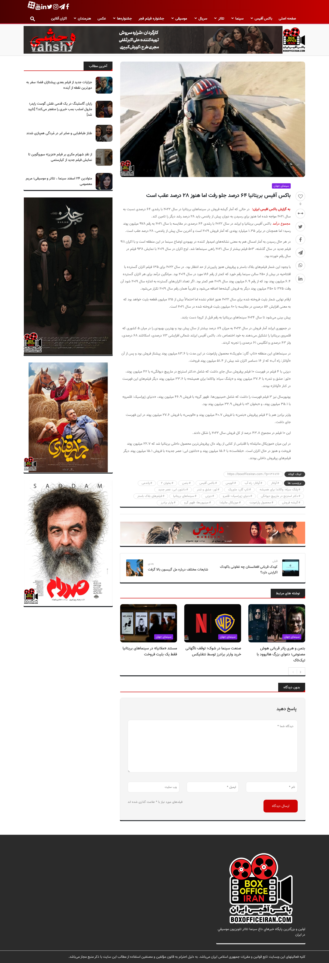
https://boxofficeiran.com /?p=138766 (253, 474)
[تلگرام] (300, 252)
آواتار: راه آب (252, 483)
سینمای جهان (281, 186)
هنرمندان (84, 18)
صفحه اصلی (287, 18)
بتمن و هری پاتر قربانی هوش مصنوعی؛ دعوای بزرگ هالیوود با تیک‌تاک (281, 655)
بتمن (185, 483)
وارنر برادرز (167, 502)
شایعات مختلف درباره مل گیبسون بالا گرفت (178, 569)
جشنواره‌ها (124, 18)
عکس (102, 18)
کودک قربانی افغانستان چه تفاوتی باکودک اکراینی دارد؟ (248, 569)
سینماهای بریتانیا (183, 496)
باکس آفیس (263, 18)
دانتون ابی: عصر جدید (172, 489)
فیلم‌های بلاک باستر (149, 496)
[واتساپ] (300, 265)
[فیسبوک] (300, 239)
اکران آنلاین (59, 18)
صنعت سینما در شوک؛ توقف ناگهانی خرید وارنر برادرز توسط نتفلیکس (213, 652)
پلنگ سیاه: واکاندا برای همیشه (279, 489)
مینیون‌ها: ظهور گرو (196, 502)
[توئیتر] (300, 226)
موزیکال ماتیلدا (229, 502)
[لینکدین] (300, 278)
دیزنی (208, 496)
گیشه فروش (290, 502)
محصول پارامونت (260, 502)
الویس (230, 483)
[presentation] (293, 671)
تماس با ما (297, 940)
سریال (202, 18)
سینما (239, 18)
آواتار (274, 483)
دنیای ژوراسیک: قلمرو (236, 496)
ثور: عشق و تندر (207, 489)
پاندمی (146, 483)
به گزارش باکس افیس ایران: (271, 209)
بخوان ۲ (166, 483)
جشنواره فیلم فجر (151, 18)
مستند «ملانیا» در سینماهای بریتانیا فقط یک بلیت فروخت (150, 652)
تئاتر (221, 18)
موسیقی (181, 18)
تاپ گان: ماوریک (238, 489)
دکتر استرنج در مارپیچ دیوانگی (279, 496)
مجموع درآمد (281, 224)
